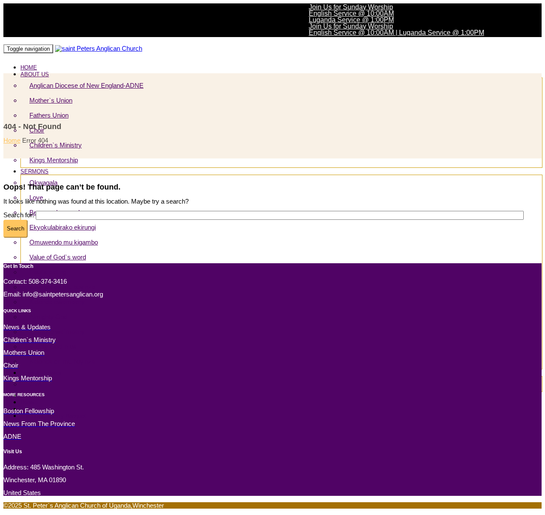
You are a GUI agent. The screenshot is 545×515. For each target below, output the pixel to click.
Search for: (18, 215)
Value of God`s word (57, 257)
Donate (29, 402)
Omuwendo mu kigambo (63, 242)
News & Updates (41, 373)
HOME (28, 67)
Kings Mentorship (53, 160)
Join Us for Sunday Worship (345, 7)
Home (11, 140)
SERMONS (34, 171)
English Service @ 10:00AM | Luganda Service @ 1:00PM (390, 32)
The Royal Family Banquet (53, 416)
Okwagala (43, 182)
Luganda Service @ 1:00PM (345, 19)
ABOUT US (34, 74)
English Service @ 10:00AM (345, 13)
